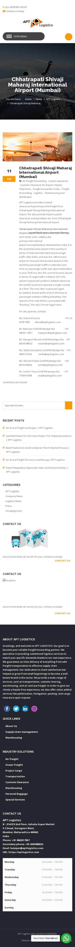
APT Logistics (53, 99)
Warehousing (13, 737)
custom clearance (58, 181)
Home (28, 99)
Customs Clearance (17, 782)
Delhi (35, 256)
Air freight (12, 759)
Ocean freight (14, 764)
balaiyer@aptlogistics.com (26, 848)
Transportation (15, 776)
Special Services (15, 799)
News (39, 99)
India (64, 245)
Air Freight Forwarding (34, 181)
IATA (22, 237)
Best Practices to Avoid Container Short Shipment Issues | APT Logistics (38, 449)
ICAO (34, 237)
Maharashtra (53, 245)
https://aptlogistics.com (24, 852)
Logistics (38, 193)
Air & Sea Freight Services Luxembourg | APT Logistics (35, 459)
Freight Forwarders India (46, 189)
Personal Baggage (16, 793)
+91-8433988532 (34, 844)
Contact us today (15, 11)
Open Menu (20, 36)
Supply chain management (21, 731)
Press (8, 506)
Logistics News (13, 501)
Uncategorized (13, 510)
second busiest (31, 249)
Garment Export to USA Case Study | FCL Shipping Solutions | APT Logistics (39, 437)
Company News (14, 496)
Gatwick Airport (58, 280)
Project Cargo (13, 770)
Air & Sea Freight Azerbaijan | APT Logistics (29, 427)
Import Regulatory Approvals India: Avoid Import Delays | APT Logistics (37, 469)
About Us (11, 726)
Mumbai (40, 245)
